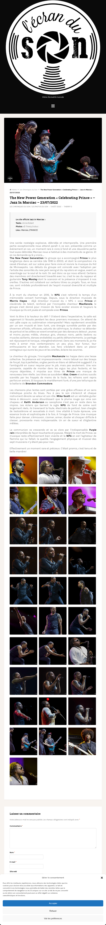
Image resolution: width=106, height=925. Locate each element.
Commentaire (16, 826)
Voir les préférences (53, 918)
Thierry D (68, 207)
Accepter (53, 903)
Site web (13, 871)
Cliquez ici (51, 219)
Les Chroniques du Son (20, 207)
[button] (101, 877)
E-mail (13, 862)
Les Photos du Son (40, 207)
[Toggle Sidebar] (53, 106)
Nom (12, 852)
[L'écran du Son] (53, 94)
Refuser (53, 911)
